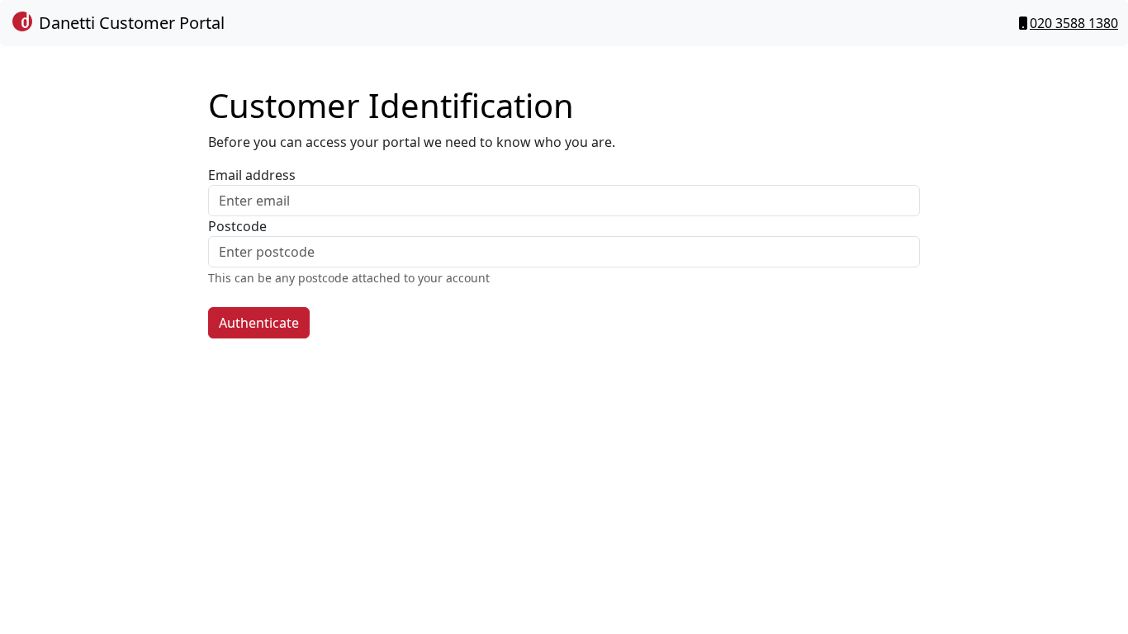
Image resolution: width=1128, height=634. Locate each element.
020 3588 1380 (1074, 23)
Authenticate (259, 323)
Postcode (237, 226)
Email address (252, 175)
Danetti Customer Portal (130, 23)
